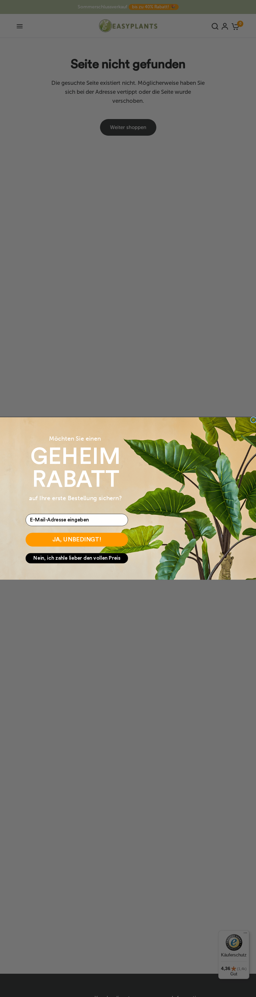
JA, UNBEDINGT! (76, 540)
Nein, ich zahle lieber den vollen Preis (76, 558)
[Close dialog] (253, 419)
